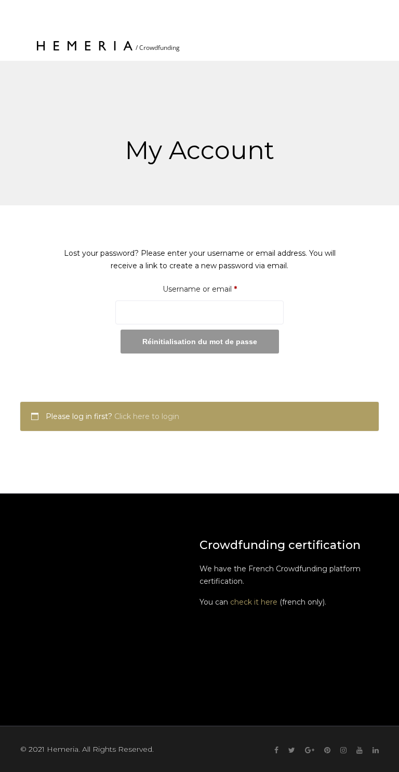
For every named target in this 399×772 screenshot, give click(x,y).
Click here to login (146, 416)
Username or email (216, 289)
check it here (253, 602)
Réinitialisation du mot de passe (199, 341)
